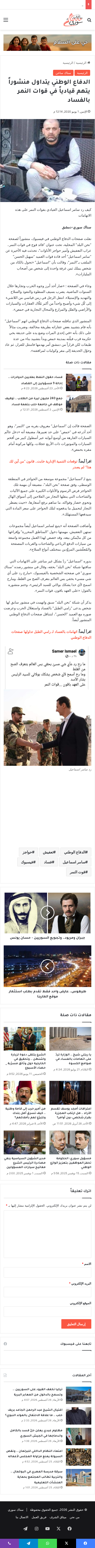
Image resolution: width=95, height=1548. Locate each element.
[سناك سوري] (73, 20)
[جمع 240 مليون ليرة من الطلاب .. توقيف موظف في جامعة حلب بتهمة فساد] (78, 403)
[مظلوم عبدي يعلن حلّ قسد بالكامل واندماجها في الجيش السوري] (78, 1436)
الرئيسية (81, 62)
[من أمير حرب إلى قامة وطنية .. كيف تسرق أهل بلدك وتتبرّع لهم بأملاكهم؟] (25, 1093)
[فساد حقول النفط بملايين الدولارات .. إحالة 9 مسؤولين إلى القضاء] (78, 382)
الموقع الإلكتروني (80, 1303)
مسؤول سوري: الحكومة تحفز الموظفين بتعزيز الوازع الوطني (70, 1163)
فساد (48, 862)
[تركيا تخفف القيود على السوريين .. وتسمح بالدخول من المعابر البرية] (78, 1395)
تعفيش (48, 852)
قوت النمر (77, 872)
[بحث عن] (89, 21)
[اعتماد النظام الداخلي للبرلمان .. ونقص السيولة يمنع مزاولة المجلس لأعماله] (78, 1457)
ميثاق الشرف (58, 1517)
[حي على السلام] (47, 42)
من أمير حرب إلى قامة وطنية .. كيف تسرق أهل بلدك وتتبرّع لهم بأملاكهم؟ (25, 1113)
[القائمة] (5, 21)
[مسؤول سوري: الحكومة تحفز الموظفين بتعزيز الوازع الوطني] (70, 1142)
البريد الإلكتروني (80, 1283)
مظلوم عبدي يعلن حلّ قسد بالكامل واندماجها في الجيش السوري (42, 4)
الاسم (86, 1264)
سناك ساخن (63, 73)
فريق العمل (39, 1517)
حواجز (27, 852)
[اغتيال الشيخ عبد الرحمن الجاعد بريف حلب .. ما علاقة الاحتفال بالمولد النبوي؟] (78, 1416)
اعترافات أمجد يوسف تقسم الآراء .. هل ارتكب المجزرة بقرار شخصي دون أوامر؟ (71, 1113)
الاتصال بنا (22, 1517)
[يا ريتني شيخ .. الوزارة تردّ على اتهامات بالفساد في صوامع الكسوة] (70, 1039)
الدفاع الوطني (74, 852)
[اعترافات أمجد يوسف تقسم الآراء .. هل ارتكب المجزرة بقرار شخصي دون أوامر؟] (70, 1093)
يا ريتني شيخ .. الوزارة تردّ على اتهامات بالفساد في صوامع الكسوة (73, 1059)
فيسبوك (27, 862)
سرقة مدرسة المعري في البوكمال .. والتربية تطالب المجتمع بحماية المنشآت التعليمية (36, 1477)
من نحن (75, 1517)
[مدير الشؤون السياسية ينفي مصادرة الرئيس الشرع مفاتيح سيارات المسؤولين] (25, 1142)
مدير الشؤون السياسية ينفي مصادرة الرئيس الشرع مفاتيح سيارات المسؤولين (25, 1163)
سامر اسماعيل (74, 862)
